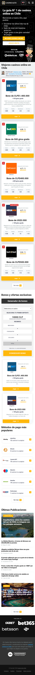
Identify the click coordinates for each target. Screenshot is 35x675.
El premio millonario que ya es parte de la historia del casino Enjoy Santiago (17, 558)
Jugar (16, 116)
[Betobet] (11, 257)
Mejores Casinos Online (14, 38)
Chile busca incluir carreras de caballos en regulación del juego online (15, 575)
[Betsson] (11, 173)
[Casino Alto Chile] (11, 2)
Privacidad (19, 671)
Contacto (6, 671)
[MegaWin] (11, 215)
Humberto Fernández (15, 74)
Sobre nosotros (27, 671)
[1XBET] (11, 91)
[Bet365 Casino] (11, 134)
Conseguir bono (17, 353)
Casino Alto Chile (22, 668)
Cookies (12, 671)
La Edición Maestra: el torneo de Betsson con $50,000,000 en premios (16, 542)
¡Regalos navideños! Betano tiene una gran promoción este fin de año (15, 550)
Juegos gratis (13, 43)
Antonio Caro (17, 72)
